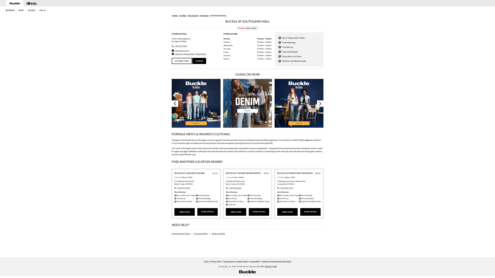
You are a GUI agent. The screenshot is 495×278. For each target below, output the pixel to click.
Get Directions (182, 61)
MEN (21, 10)
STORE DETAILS (207, 212)
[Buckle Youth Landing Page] (31, 3)
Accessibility (255, 261)
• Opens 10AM (235, 177)
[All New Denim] (247, 103)
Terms (206, 261)
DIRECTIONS (184, 212)
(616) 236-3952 (235, 188)
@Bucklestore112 (182, 51)
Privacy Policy (216, 261)
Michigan (193, 16)
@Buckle (178, 54)
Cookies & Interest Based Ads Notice (276, 261)
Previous (175, 103)
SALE (42, 10)
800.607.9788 (271, 267)
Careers (199, 61)
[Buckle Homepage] (14, 3)
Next (320, 103)
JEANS (32, 10)
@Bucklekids (201, 54)
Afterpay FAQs (218, 233)
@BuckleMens (189, 54)
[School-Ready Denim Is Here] (299, 103)
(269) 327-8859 (181, 46)
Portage (204, 16)
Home (175, 16)
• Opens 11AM (183, 177)
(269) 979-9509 (184, 188)
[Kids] (196, 103)
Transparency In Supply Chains (236, 261)
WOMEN (10, 10)
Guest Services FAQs (181, 233)
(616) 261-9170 (286, 188)
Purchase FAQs (201, 233)
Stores (183, 16)
